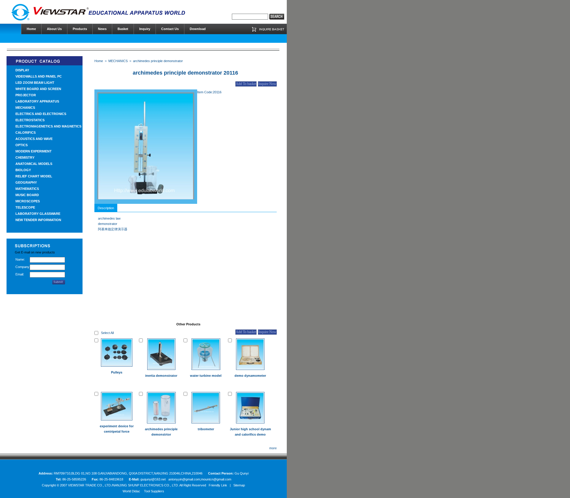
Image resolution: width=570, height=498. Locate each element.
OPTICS (21, 145)
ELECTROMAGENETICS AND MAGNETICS (48, 126)
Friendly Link (218, 485)
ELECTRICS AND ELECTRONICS (40, 114)
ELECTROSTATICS (30, 120)
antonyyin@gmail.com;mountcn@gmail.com (199, 479)
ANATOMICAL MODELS (33, 164)
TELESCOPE (25, 207)
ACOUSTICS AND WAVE (34, 139)
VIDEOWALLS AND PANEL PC (38, 76)
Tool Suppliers (154, 491)
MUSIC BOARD (27, 195)
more (273, 448)
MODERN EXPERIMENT (33, 151)
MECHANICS (25, 107)
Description (106, 208)
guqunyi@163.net (153, 479)
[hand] (276, 17)
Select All (107, 333)
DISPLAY (22, 70)
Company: (22, 267)
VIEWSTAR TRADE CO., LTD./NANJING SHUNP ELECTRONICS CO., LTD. (123, 485)
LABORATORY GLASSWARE (37, 213)
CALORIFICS (25, 132)
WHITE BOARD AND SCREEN (38, 89)
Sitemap (239, 485)
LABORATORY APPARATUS (37, 101)
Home (98, 61)
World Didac (131, 491)
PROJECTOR (25, 95)
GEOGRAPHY (26, 182)
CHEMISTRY (24, 157)
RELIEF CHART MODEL (33, 176)
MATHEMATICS (27, 188)
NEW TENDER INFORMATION (38, 220)
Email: (19, 274)
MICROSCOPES (27, 201)
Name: (20, 259)
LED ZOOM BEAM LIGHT (34, 82)
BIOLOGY (23, 170)
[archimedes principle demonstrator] (145, 198)
